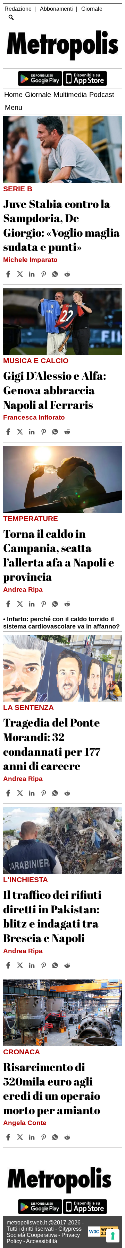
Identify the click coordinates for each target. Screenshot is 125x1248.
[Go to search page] (11, 17)
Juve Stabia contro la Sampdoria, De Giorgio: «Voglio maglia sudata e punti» (61, 225)
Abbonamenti (56, 9)
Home (13, 94)
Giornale (91, 9)
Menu (13, 107)
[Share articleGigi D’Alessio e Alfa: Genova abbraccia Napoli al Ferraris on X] (21, 431)
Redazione (18, 9)
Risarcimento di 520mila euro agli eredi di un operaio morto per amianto (51, 1088)
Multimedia (70, 94)
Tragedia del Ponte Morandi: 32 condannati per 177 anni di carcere (51, 744)
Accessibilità (41, 1241)
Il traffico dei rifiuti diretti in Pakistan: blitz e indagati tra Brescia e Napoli (52, 916)
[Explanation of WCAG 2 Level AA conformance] (103, 1235)
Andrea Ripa (23, 589)
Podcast (101, 94)
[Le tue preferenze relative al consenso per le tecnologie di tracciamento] (112, 1235)
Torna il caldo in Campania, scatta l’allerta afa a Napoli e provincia (58, 555)
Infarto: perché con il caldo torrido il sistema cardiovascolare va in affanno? (61, 623)
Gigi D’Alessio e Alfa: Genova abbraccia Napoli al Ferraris (54, 390)
